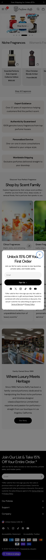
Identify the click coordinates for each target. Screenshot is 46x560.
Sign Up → (23, 282)
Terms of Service (17, 304)
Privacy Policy (29, 304)
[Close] (40, 255)
